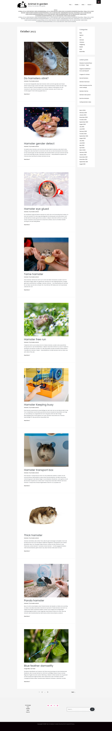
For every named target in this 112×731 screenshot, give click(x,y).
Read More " (27, 94)
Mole (80, 49)
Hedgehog (82, 44)
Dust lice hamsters (84, 98)
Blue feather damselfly (38, 666)
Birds (28, 710)
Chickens (81, 42)
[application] (72, 4)
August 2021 (82, 164)
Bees (80, 33)
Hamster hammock (84, 81)
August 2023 (82, 124)
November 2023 (83, 117)
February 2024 (83, 112)
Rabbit (81, 47)
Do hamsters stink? (36, 78)
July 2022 (81, 140)
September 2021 (83, 161)
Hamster (26, 81)
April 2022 (81, 147)
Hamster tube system (85, 94)
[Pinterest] (57, 705)
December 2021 (83, 157)
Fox (80, 37)
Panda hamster (34, 600)
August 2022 (82, 138)
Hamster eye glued (36, 209)
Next (73, 692)
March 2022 (82, 150)
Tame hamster (33, 274)
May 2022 (81, 145)
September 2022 (83, 136)
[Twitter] (51, 705)
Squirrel (81, 35)
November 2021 (83, 159)
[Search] (92, 709)
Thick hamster (33, 535)
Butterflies (82, 51)
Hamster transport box (38, 470)
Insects (28, 712)
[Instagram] (54, 705)
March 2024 (82, 110)
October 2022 (83, 133)
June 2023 (82, 129)
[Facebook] (48, 705)
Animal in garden (38, 4)
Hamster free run (35, 339)
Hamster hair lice (83, 91)
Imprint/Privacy (70, 724)
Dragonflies (27, 668)
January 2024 (82, 115)
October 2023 (83, 119)
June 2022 (82, 143)
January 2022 (82, 154)
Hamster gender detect (39, 143)
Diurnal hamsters (83, 78)
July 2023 (81, 126)
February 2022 (83, 152)
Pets (28, 707)
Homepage (28, 705)
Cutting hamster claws (85, 102)
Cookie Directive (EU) (60, 724)
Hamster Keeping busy (38, 404)
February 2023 (83, 131)
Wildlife (28, 708)
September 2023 (83, 122)
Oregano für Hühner (84, 74)
